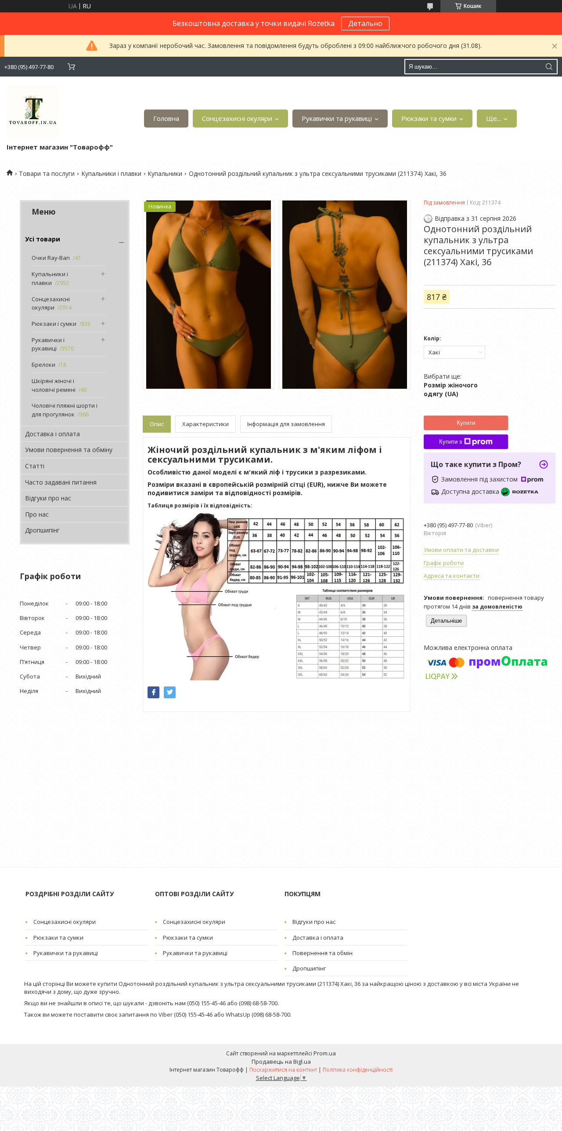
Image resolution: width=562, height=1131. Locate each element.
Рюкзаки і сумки (54, 324)
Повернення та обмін (322, 953)
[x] (170, 692)
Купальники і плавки (111, 173)
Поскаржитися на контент (283, 1069)
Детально (365, 23)
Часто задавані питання (61, 482)
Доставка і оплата (52, 434)
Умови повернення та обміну (68, 449)
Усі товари (42, 239)
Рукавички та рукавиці (337, 118)
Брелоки (43, 364)
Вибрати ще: (451, 385)
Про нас (37, 514)
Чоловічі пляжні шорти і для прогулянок (64, 409)
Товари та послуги (47, 173)
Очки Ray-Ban (51, 258)
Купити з (450, 441)
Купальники (165, 173)
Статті (34, 466)
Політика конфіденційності (358, 1069)
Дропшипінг (42, 530)
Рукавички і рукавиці (48, 344)
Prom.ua (324, 1053)
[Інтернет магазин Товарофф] (33, 111)
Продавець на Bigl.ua (281, 1061)
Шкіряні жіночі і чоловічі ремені (54, 385)
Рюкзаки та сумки (429, 118)
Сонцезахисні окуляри (237, 118)
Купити (466, 423)
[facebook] (153, 692)
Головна (166, 118)
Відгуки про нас (48, 498)
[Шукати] (549, 66)
